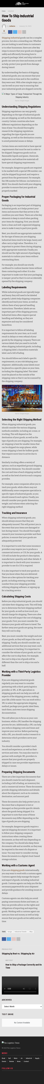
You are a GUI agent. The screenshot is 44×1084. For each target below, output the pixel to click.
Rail (9, 1058)
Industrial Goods (21, 932)
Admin (12, 26)
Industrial (11, 11)
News (19, 1061)
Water (16, 1058)
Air (22, 1058)
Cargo (10, 932)
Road (3, 1058)
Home (3, 11)
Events (4, 1061)
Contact (26, 1061)
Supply (37, 1058)
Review (11, 1061)
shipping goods (18, 870)
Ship (31, 932)
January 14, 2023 (25, 26)
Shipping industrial (11, 38)
